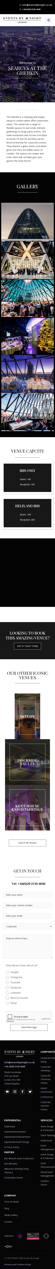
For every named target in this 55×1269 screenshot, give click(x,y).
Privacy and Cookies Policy (17, 1264)
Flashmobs (9, 1126)
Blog (6, 1208)
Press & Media (11, 1201)
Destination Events (13, 1177)
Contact (8, 1221)
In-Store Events (11, 1147)
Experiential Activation (15, 1131)
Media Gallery (11, 1215)
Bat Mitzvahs (10, 1163)
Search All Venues (27, 842)
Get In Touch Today (27, 645)
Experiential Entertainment (17, 1136)
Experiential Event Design (16, 1142)
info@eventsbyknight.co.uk (19, 1062)
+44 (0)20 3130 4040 (14, 1066)
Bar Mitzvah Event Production (19, 1158)
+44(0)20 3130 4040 (28, 884)
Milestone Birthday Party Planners (16, 1170)
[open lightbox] (27, 222)
